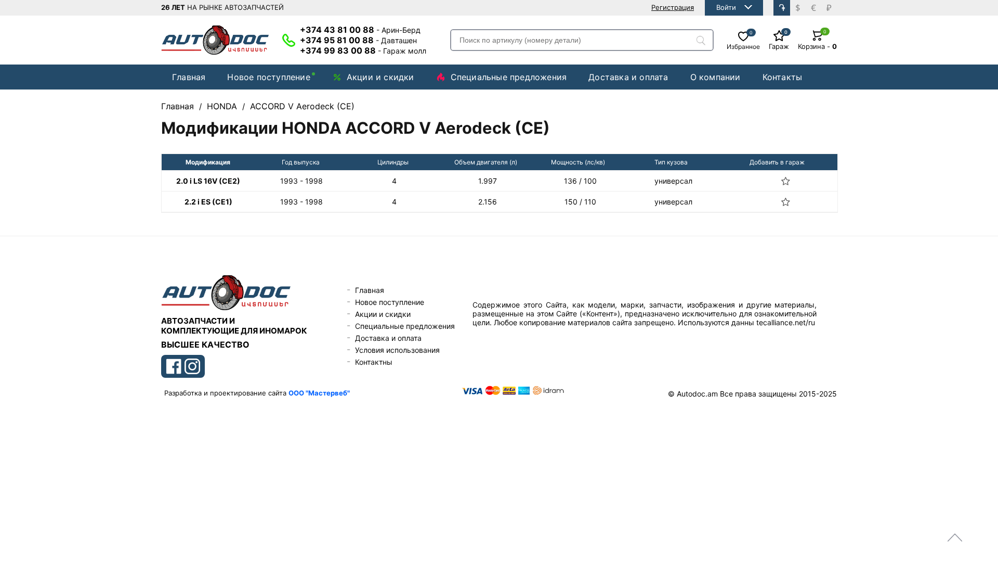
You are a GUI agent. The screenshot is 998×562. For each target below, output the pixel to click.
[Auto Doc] (215, 40)
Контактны (373, 361)
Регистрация (672, 7)
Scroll (955, 538)
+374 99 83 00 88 (363, 50)
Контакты (783, 77)
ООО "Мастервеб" (319, 393)
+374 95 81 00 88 (358, 40)
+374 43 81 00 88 (360, 29)
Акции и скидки (380, 77)
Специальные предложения (509, 77)
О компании (715, 77)
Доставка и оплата (628, 77)
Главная (188, 77)
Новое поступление (268, 77)
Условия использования (397, 350)
